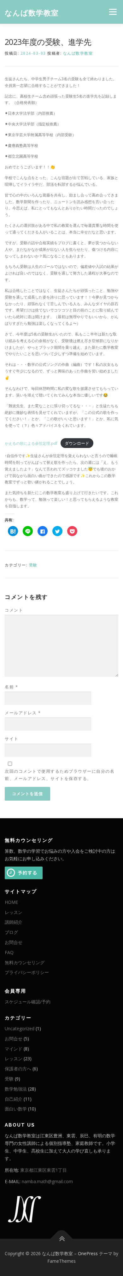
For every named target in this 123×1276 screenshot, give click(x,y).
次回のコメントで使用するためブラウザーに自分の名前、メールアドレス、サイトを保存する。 (59, 774)
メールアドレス (23, 713)
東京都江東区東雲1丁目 (43, 1170)
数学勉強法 (16, 1089)
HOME (11, 902)
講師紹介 (13, 922)
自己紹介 (13, 1099)
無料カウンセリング (24, 962)
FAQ (9, 952)
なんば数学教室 (32, 12)
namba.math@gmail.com (47, 1181)
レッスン (13, 912)
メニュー (112, 12)
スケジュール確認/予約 (27, 1002)
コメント (14, 610)
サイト (12, 738)
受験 (33, 565)
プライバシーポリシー (27, 972)
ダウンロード (77, 443)
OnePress (88, 1253)
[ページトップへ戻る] (61, 1239)
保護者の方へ (18, 1069)
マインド (13, 1049)
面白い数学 (16, 1109)
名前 (11, 687)
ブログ (11, 932)
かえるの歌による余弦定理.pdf (31, 443)
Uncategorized (19, 1028)
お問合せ (13, 942)
